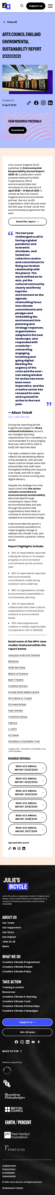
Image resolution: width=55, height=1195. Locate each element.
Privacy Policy (9, 1169)
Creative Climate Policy (16, 971)
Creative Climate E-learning (19, 996)
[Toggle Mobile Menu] (50, 6)
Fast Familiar (15, 710)
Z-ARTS (12, 729)
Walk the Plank (17, 667)
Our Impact (9, 937)
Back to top (10, 1051)
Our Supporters (11, 927)
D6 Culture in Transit (20, 698)
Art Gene (13, 735)
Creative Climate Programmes (21, 962)
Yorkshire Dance (17, 716)
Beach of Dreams (18, 673)
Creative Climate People (17, 967)
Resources (8, 992)
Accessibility (8, 1172)
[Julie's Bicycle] (6, 6)
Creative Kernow (18, 686)
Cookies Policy (9, 1165)
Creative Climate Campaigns (20, 1010)
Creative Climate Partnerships (21, 1006)
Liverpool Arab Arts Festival (24, 655)
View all (12, 22)
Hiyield (19, 1188)
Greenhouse (8, 1188)
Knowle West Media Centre (23, 692)
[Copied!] (29, 102)
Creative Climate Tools (16, 1001)
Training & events (13, 987)
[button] (22, 5)
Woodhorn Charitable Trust (24, 741)
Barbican (13, 661)
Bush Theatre (15, 680)
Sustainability (9, 1176)
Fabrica (12, 723)
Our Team (8, 923)
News (5, 946)
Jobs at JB (8, 941)
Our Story (8, 932)
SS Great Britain (17, 704)
